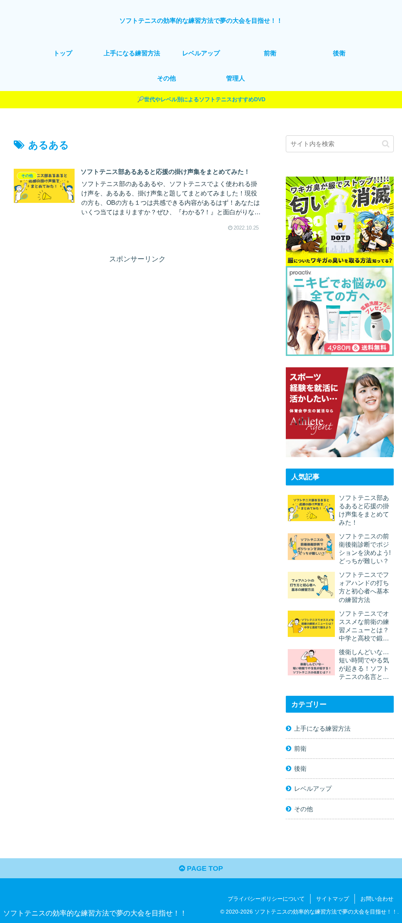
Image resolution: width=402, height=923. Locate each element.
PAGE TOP (204, 868)
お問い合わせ (376, 899)
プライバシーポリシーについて (266, 899)
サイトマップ (332, 899)
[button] (386, 143)
